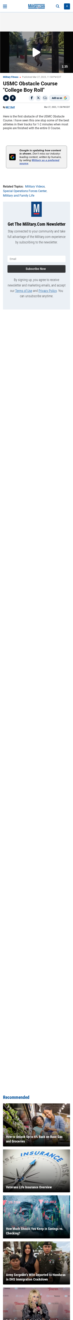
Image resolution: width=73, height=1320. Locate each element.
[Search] (57, 6)
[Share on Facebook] (32, 98)
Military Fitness (10, 77)
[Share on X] (38, 98)
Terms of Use (23, 291)
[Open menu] (5, 6)
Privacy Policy (48, 291)
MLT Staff (10, 107)
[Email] (45, 98)
